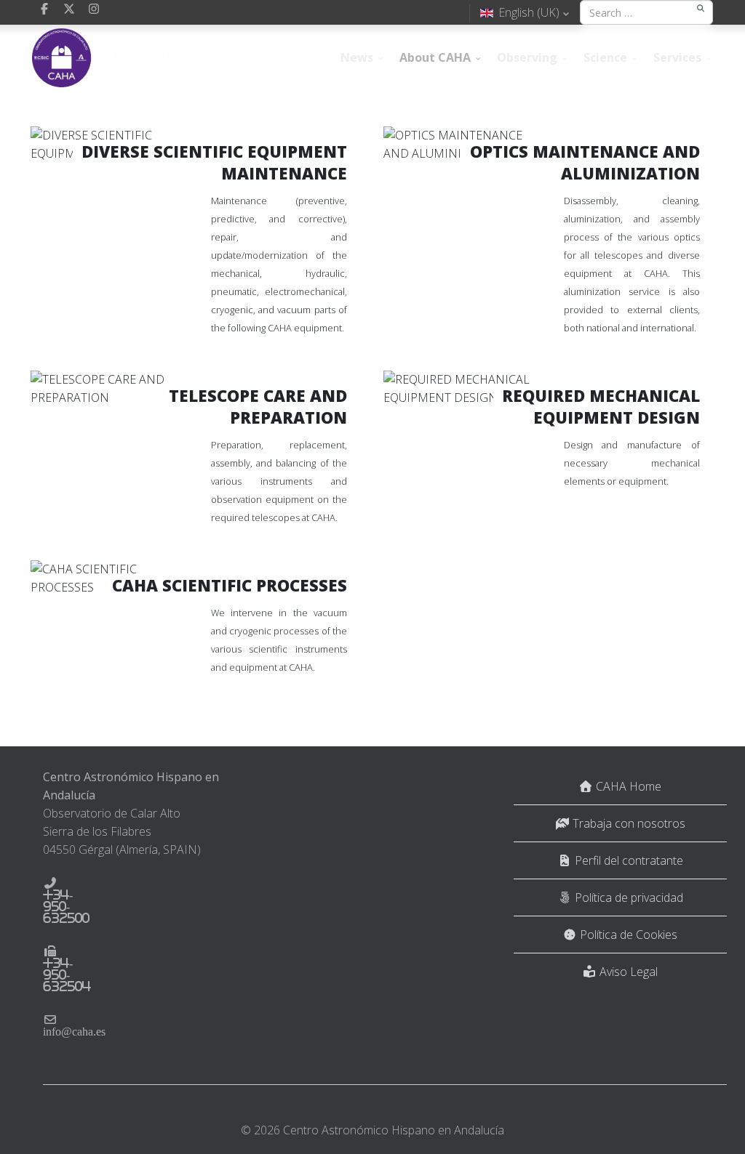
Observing (527, 57)
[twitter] (69, 9)
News (356, 57)
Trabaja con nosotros (627, 823)
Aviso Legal (627, 972)
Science (605, 57)
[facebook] (44, 9)
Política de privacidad (627, 897)
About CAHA (435, 57)
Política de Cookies (627, 935)
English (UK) (528, 12)
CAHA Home (627, 786)
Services (677, 57)
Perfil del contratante (627, 860)
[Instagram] (94, 9)
